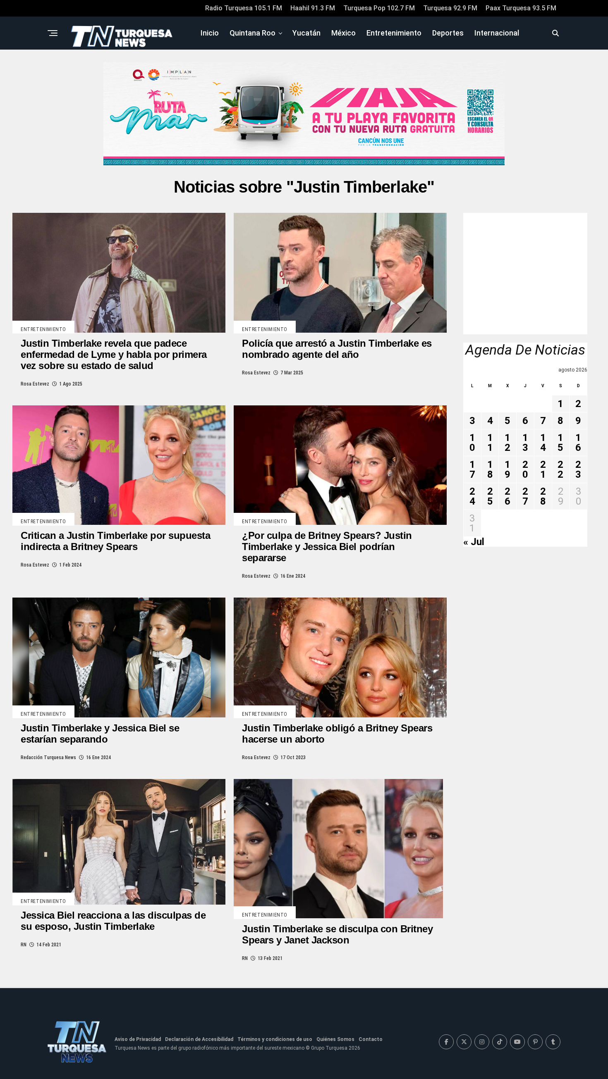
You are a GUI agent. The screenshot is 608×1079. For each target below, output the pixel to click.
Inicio (210, 33)
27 (525, 496)
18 (490, 469)
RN (23, 945)
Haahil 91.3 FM (312, 8)
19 (507, 469)
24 (472, 496)
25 (490, 496)
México (343, 33)
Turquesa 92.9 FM (450, 8)
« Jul (473, 542)
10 (472, 442)
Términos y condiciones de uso (274, 1039)
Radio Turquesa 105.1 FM (243, 8)
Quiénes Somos (335, 1039)
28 (543, 496)
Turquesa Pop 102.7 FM (379, 8)
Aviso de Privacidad (138, 1039)
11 (490, 442)
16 (578, 442)
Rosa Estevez (35, 384)
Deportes (448, 33)
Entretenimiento (393, 33)
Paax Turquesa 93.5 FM (521, 8)
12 (507, 442)
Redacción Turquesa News (48, 757)
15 (560, 442)
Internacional (496, 33)
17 (472, 469)
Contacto (371, 1039)
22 (560, 469)
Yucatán (306, 33)
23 (578, 469)
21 (543, 469)
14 (543, 442)
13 (525, 442)
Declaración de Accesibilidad (199, 1039)
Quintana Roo (252, 33)
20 (525, 469)
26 (507, 496)
